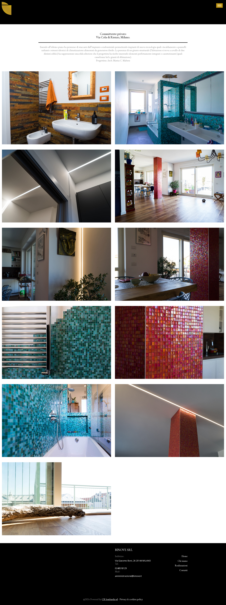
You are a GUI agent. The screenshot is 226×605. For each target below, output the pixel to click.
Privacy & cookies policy (131, 599)
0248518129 (121, 568)
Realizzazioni (181, 565)
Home (185, 556)
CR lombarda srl (110, 599)
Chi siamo (183, 560)
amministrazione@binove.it (128, 576)
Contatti (183, 570)
